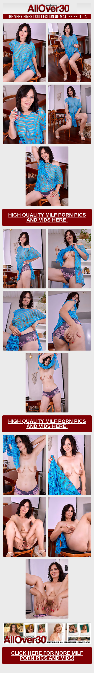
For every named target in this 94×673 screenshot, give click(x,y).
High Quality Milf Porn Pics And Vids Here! (47, 217)
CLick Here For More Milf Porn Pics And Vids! (47, 655)
